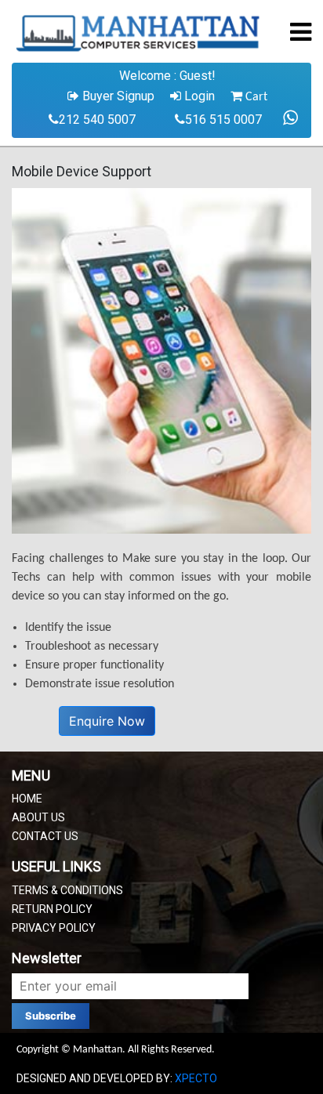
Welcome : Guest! (167, 75)
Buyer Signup (116, 96)
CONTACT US (45, 836)
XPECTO (196, 1078)
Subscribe (50, 1015)
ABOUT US (38, 817)
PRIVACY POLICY (54, 928)
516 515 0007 (223, 119)
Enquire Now (107, 721)
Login (198, 96)
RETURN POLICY (52, 909)
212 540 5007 (97, 119)
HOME (27, 798)
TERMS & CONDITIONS (67, 890)
